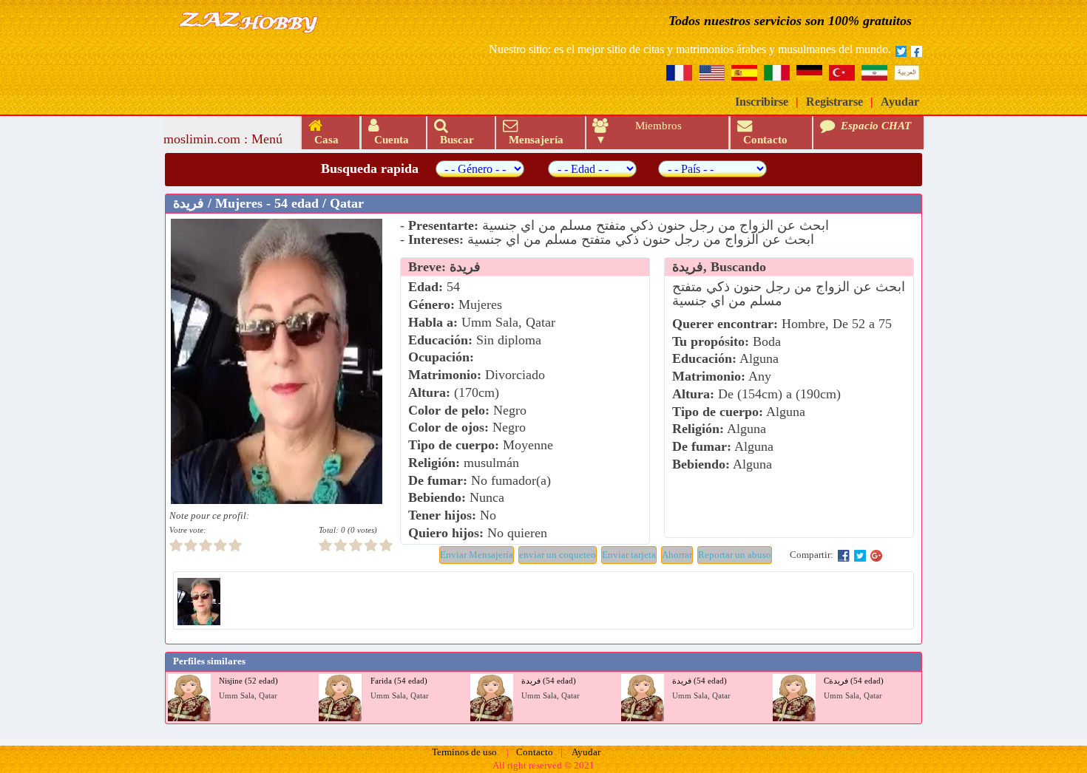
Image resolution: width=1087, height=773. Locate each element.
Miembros (658, 125)
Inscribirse (761, 101)
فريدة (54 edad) (548, 681)
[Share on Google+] (876, 555)
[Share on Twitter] (860, 555)
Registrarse (834, 101)
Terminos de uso (464, 752)
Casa (323, 139)
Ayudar (900, 101)
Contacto (763, 139)
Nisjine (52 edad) (248, 681)
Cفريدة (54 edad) (854, 681)
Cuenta (388, 139)
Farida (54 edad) (398, 681)
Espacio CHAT (865, 132)
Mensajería (533, 139)
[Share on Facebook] (844, 555)
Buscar (454, 139)
